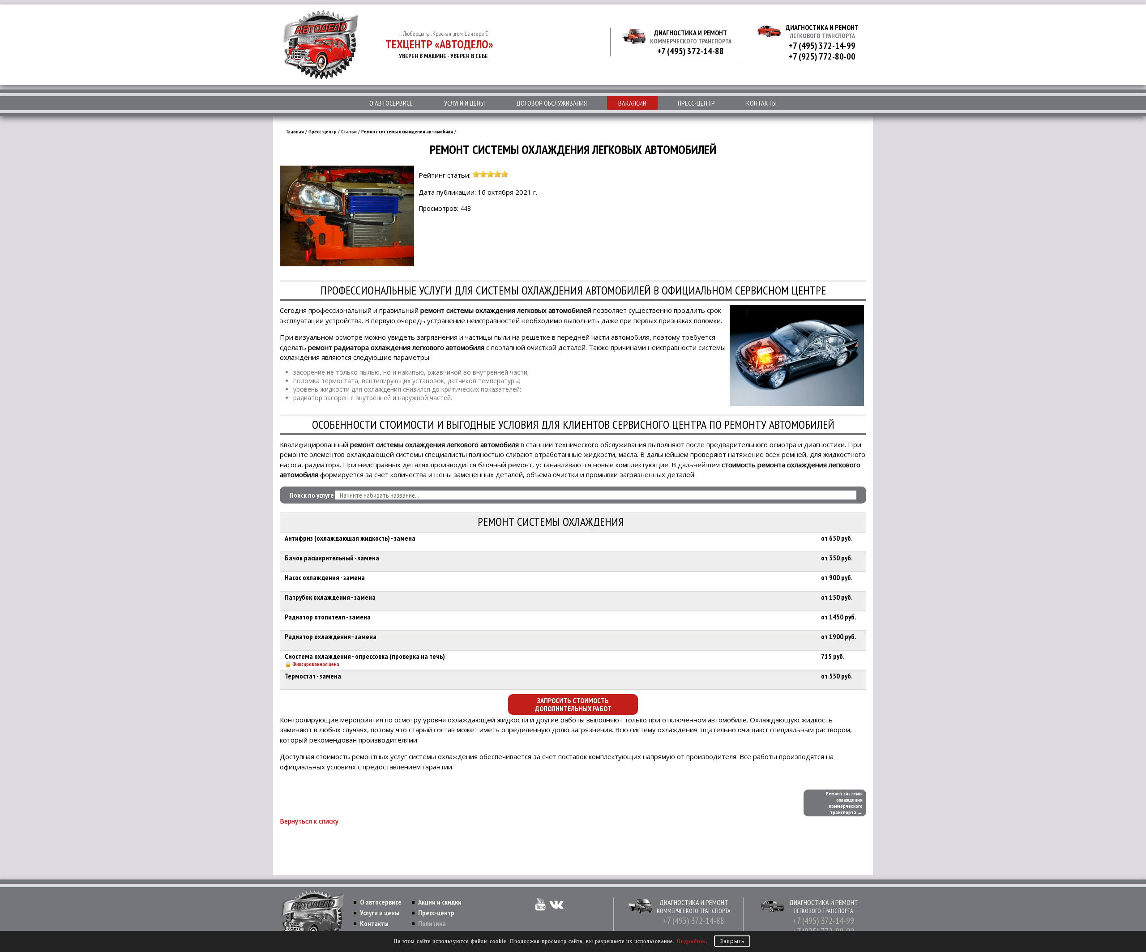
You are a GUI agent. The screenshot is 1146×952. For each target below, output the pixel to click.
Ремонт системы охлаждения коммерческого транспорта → (844, 802)
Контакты (761, 102)
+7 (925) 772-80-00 (822, 56)
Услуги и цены (464, 102)
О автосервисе (391, 102)
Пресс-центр (696, 102)
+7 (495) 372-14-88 (690, 51)
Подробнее (691, 941)
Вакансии (632, 102)
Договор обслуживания (551, 102)
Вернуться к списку (309, 821)
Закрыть (732, 941)
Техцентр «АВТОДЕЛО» (439, 44)
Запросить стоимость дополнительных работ (573, 704)
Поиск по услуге (312, 495)
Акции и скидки (440, 901)
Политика (432, 923)
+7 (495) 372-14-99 (822, 45)
